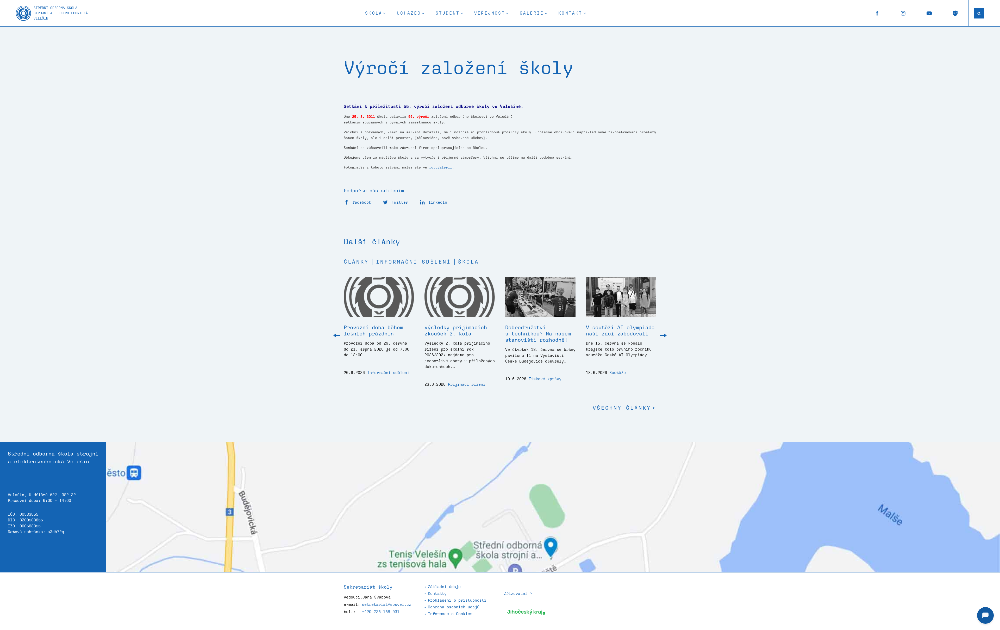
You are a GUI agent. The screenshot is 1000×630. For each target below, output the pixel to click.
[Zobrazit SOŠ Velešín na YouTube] (929, 13)
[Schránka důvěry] (955, 13)
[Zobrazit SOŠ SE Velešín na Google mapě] (553, 507)
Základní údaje (444, 586)
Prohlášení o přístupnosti (457, 600)
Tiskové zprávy (545, 379)
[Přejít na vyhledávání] (979, 13)
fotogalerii (440, 167)
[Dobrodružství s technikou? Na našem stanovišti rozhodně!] (540, 301)
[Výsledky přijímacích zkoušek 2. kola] (459, 301)
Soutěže (617, 372)
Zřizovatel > (518, 593)
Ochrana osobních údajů (453, 607)
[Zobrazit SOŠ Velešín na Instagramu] (903, 13)
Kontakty (437, 593)
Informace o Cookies (450, 614)
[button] (376, 13)
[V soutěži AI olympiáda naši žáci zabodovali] (621, 301)
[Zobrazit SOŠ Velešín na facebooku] (877, 13)
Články (356, 262)
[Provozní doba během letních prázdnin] (379, 301)
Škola (468, 262)
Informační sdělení (413, 262)
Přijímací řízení (466, 384)
